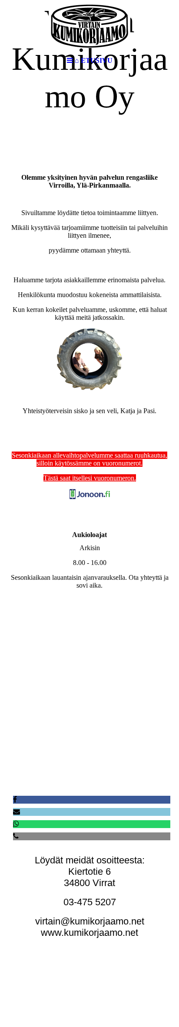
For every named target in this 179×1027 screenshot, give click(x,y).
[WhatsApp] (16, 824)
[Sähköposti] (16, 811)
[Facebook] (15, 799)
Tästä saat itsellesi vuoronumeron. (89, 478)
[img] (89, 26)
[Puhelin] (16, 836)
